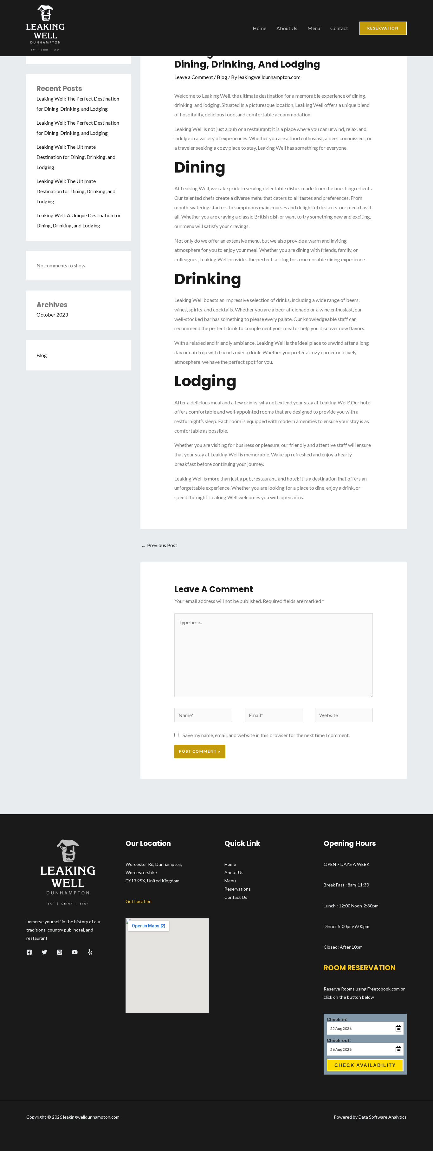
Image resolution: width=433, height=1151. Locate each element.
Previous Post (159, 545)
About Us (286, 28)
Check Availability (365, 1065)
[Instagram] (59, 952)
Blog (41, 355)
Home (259, 28)
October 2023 (52, 314)
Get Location (139, 901)
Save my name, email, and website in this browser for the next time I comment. (266, 735)
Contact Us (235, 897)
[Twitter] (44, 952)
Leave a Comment (193, 77)
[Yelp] (90, 952)
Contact (339, 28)
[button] (383, 28)
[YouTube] (75, 952)
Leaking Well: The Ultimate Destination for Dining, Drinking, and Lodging (75, 157)
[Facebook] (29, 952)
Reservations (237, 889)
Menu (313, 28)
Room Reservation (360, 968)
